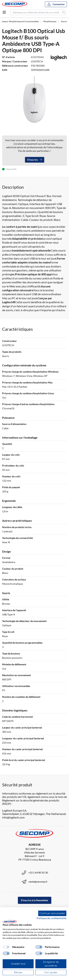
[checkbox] (6, 947)
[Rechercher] (63, 12)
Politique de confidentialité (51, 918)
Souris (64, 21)
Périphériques (49, 21)
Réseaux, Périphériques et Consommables (19, 21)
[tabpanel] (34, 100)
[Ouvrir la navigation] (4, 12)
